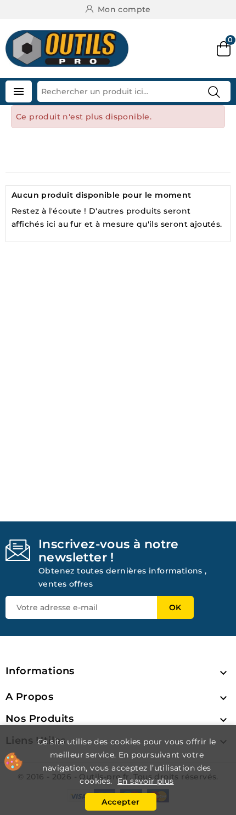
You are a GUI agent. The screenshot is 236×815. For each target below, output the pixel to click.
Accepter (120, 802)
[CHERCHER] (214, 92)
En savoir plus (145, 781)
